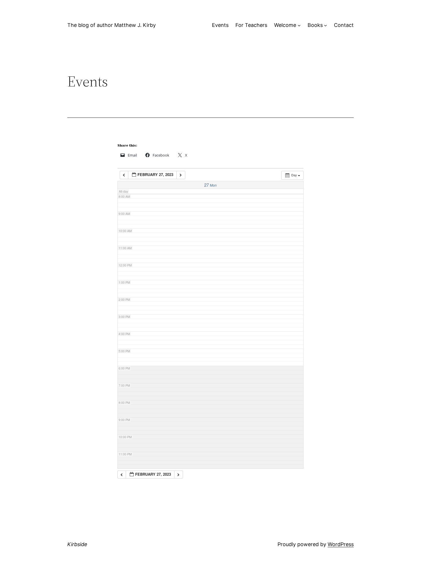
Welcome (285, 25)
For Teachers (251, 25)
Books (315, 25)
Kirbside (77, 544)
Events (220, 25)
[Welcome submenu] (299, 25)
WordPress (341, 544)
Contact (344, 25)
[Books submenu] (325, 25)
